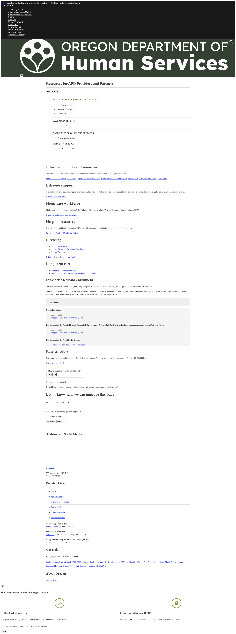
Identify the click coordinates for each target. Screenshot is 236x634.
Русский (66, 566)
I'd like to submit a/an (54, 403)
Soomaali (75, 566)
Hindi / (12, 20)
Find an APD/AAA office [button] (56, 179)
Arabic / (15, 10)
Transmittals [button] (162, 179)
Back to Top (53, 580)
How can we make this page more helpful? (62, 412)
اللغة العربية (66, 562)
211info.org (50, 535)
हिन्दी (123, 562)
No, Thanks (51, 422)
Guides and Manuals (65, 126)
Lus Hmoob (130, 562)
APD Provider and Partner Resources (75, 100)
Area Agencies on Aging (66, 138)
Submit (59, 422)
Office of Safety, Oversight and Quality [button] (61, 257)
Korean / (13, 25)
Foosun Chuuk (88, 562)
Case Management (64, 121)
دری (97, 562)
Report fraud (56, 507)
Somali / (16, 30)
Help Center (55, 491)
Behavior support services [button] (56, 197)
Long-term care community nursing (64, 270)
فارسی (103, 562)
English (11, 17)
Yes (50, 375)
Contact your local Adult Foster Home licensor (69, 345)
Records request (57, 497)
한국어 (147, 562)
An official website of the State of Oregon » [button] (66, 3)
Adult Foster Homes (59, 246)
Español (56, 562)
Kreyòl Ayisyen (113, 562)
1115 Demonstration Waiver (67, 149)
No (55, 375)
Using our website (58, 512)
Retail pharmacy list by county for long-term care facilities (73, 273)
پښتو (181, 562)
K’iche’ (139, 562)
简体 (74, 562)
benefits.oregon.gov (53, 527)
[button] (8, 5)
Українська (92, 566)
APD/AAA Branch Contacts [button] (89, 179)
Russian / (14, 27)
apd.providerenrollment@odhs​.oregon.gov (67, 318)
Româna (58, 566)
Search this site (33, 82)
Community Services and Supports (73, 133)
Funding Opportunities (66, 105)
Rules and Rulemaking (65, 109)
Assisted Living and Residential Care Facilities (69, 249)
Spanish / (14, 32)
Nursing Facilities (58, 252)
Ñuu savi (174, 562)
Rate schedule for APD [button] (55, 363)
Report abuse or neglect (60, 502)
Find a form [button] (71, 179)
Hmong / (15, 22)
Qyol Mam (155, 562)
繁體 (79, 562)
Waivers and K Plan (64, 144)
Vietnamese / (16, 35)
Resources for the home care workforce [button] (61, 215)
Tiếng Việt (102, 566)
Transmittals (62, 114)
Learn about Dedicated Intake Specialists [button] (62, 233)
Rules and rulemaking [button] (147, 179)
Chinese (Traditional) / (20, 15)
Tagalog (83, 566)
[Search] (231, 42)
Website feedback (58, 518)
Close (4, 631)
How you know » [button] (43, 3)
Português (50, 566)
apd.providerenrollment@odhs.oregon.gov (67, 333)
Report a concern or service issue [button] (114, 179)
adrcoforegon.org (52, 542)
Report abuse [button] (133, 179)
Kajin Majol (165, 562)
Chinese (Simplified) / (19, 12)
